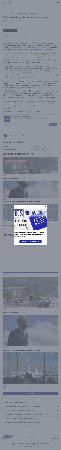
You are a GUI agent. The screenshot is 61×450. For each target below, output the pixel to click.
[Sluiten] (45, 207)
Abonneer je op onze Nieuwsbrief (30, 241)
